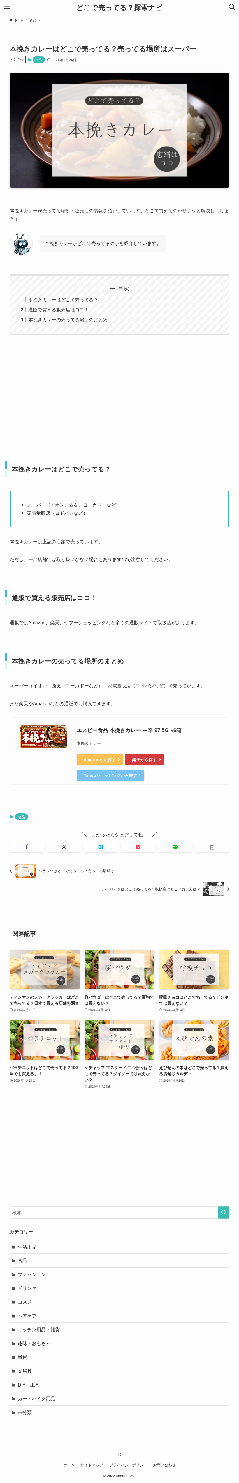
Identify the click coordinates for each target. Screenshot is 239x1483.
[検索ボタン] (232, 7)
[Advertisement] (119, 394)
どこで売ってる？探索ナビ (119, 6)
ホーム (69, 1465)
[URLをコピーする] (212, 847)
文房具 (25, 1370)
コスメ (25, 1301)
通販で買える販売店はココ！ (58, 309)
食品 (39, 59)
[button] (27, 847)
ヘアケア (27, 1315)
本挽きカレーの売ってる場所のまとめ (68, 319)
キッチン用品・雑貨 (39, 1329)
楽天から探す (144, 759)
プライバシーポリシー (128, 1465)
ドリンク (27, 1288)
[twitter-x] (119, 1454)
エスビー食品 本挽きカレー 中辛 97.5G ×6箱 (129, 730)
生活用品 (27, 1246)
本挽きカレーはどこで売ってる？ (63, 299)
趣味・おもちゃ (34, 1343)
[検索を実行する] (223, 1212)
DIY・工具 (29, 1384)
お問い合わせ (164, 1465)
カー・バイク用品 (36, 1398)
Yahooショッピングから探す (110, 775)
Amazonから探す (100, 759)
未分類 (25, 1412)
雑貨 (22, 1357)
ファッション (32, 1274)
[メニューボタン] (7, 7)
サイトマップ (91, 1465)
